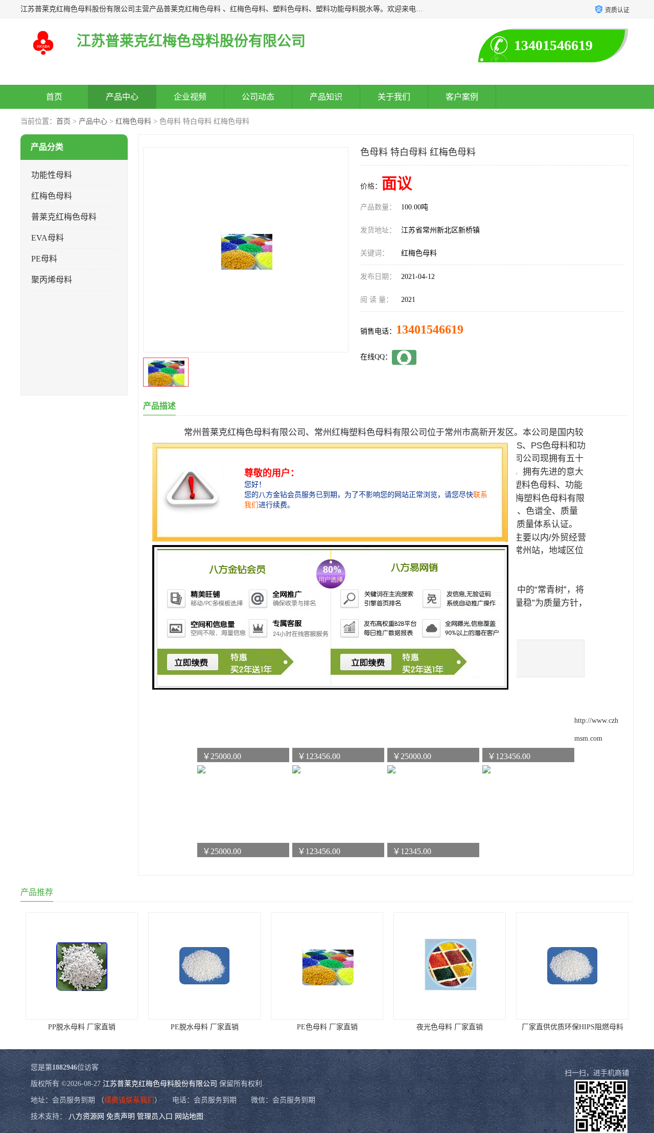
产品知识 (326, 96)
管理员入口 (155, 1116)
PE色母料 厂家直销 (327, 1027)
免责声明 (120, 1116)
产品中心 (122, 96)
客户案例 (462, 96)
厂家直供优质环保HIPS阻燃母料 (572, 1027)
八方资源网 (86, 1116)
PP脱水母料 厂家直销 (81, 1027)
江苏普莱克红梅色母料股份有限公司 (160, 1084)
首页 (54, 96)
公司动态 (258, 96)
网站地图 (189, 1116)
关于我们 (394, 96)
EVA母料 (47, 237)
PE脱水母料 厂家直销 (205, 1027)
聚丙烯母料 (51, 279)
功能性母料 (51, 175)
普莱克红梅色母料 (64, 217)
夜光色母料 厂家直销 (449, 1027)
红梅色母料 (133, 121)
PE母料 (44, 258)
